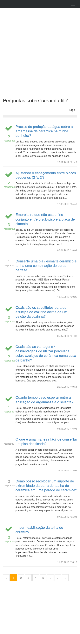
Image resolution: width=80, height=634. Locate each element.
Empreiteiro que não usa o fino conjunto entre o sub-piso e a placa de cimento (45, 219)
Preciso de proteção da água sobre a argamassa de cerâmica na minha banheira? (44, 131)
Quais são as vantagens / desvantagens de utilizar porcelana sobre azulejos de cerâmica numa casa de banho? (46, 353)
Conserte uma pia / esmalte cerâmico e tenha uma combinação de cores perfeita (46, 265)
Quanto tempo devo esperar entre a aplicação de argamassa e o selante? (44, 399)
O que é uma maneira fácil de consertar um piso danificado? (46, 441)
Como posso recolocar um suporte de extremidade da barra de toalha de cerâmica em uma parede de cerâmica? (46, 485)
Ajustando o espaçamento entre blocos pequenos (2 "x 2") (46, 175)
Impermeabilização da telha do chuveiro (39, 529)
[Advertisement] (40, 52)
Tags (72, 110)
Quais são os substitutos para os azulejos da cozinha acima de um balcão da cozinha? (41, 312)
